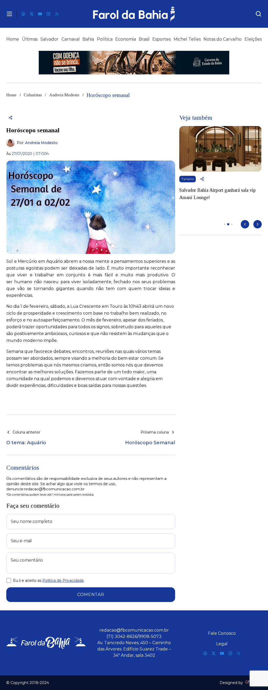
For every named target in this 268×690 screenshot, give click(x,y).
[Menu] (9, 14)
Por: (37, 142)
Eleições (253, 39)
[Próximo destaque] (257, 224)
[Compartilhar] (10, 117)
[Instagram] (48, 14)
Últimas (30, 39)
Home (12, 39)
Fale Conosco (222, 633)
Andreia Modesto (64, 95)
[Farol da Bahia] (134, 13)
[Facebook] (23, 14)
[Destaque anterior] (245, 224)
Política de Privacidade (63, 580)
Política (105, 39)
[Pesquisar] (258, 14)
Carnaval (71, 39)
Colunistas (33, 95)
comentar (90, 594)
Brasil (144, 39)
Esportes (161, 39)
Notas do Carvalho (222, 39)
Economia (125, 39)
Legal (222, 643)
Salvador (49, 39)
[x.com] (32, 14)
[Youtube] (40, 14)
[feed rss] (57, 14)
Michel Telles (187, 39)
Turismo (187, 179)
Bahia (88, 39)
